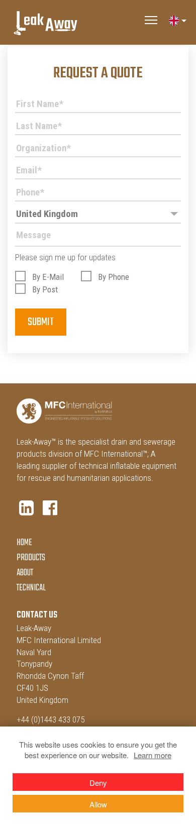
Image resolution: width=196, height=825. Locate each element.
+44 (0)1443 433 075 (50, 719)
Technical (31, 588)
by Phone (113, 277)
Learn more (152, 755)
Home (24, 543)
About (25, 573)
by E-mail (48, 277)
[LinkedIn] (26, 508)
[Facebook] (50, 508)
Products (31, 558)
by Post (45, 289)
